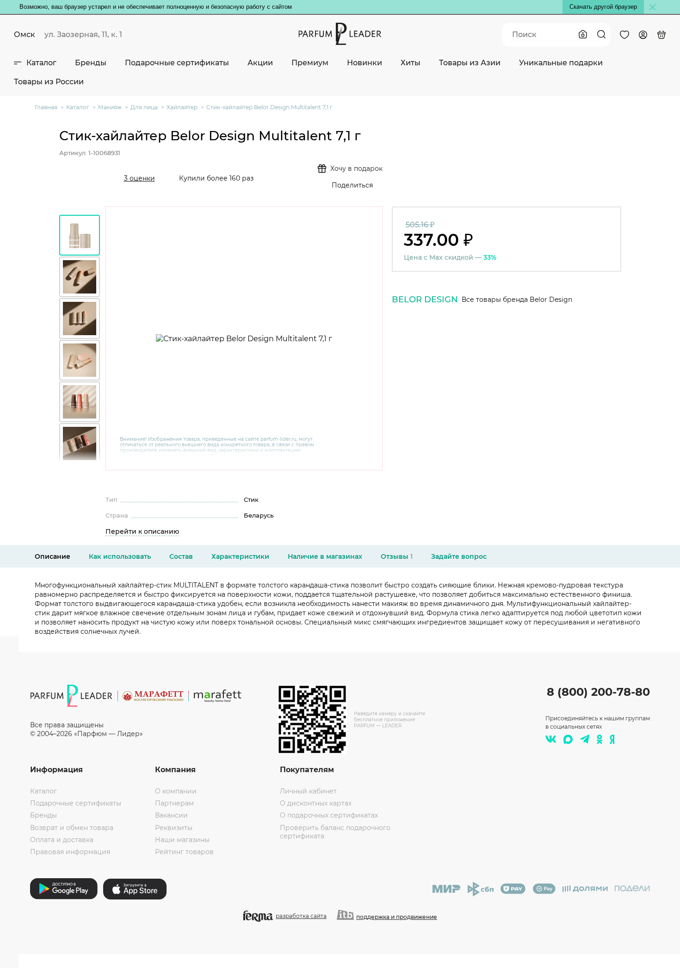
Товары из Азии (470, 62)
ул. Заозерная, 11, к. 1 (83, 34)
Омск (24, 34)
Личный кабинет (308, 791)
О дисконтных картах (316, 803)
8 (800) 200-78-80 (598, 692)
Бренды (90, 62)
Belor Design (425, 299)
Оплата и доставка (61, 840)
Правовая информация (70, 852)
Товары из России (49, 81)
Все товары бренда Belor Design (517, 299)
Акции (260, 62)
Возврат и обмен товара (71, 828)
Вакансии (171, 815)
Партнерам (174, 803)
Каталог (41, 62)
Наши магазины (182, 840)
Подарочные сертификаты (177, 62)
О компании (176, 791)
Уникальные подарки (561, 62)
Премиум (309, 62)
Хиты (410, 62)
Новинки (364, 62)
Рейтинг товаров (184, 852)
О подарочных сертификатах (329, 815)
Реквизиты (173, 828)
